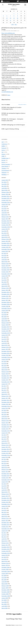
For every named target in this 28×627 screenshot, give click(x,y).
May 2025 (4, 210)
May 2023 (4, 257)
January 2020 (5, 325)
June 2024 (4, 231)
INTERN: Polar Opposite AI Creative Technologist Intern (11, 108)
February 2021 (5, 298)
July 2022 (4, 278)
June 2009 (4, 577)
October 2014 (5, 453)
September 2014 (6, 455)
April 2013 (4, 490)
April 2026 (4, 188)
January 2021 (5, 300)
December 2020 (5, 302)
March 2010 (4, 561)
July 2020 (4, 312)
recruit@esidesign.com (7, 91)
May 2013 (4, 488)
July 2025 (4, 206)
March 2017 (4, 394)
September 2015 (6, 431)
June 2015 (4, 437)
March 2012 (4, 516)
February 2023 (5, 263)
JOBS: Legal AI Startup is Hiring (10, 129)
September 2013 (6, 479)
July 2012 (4, 508)
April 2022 (4, 284)
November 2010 (5, 549)
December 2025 (5, 196)
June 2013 (4, 486)
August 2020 (5, 310)
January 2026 (5, 194)
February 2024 (5, 239)
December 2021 (5, 292)
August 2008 (5, 598)
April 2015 (4, 441)
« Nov (12, 24)
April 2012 (4, 514)
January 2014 (5, 471)
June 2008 (4, 602)
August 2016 (5, 408)
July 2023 (4, 253)
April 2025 (4, 212)
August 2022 (5, 276)
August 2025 (5, 204)
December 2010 (5, 547)
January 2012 (5, 520)
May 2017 (4, 390)
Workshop (4, 174)
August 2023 (5, 251)
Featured (4, 148)
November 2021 (5, 294)
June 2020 (4, 314)
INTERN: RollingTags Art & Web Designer (13, 125)
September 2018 (6, 357)
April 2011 (4, 539)
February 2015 (5, 445)
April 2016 (4, 416)
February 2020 (5, 322)
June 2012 (4, 510)
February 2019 (5, 347)
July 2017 (4, 386)
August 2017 (5, 384)
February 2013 (5, 494)
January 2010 (5, 565)
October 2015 (5, 429)
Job (2, 152)
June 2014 (4, 461)
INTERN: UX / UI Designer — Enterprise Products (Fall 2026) (12, 119)
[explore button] (18, 1)
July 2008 (4, 600)
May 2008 (4, 604)
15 (14, 18)
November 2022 (5, 269)
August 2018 (5, 359)
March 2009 (4, 583)
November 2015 (5, 426)
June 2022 (4, 280)
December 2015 (5, 424)
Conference (4, 144)
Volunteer (4, 172)
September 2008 (6, 596)
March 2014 (4, 467)
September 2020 (6, 308)
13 (7, 18)
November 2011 (5, 524)
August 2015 (5, 433)
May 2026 (4, 186)
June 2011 (4, 535)
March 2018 (4, 369)
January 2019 (5, 349)
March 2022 (4, 286)
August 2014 (5, 457)
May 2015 (4, 439)
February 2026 (5, 192)
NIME (3, 156)
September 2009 (6, 571)
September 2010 (6, 553)
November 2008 (5, 592)
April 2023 (4, 259)
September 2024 (6, 227)
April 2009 (4, 581)
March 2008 (4, 608)
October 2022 (5, 272)
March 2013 (4, 492)
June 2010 (4, 559)
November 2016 (5, 402)
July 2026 (4, 182)
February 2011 (5, 543)
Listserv (3, 154)
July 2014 (4, 459)
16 (17, 18)
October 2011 (5, 526)
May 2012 (4, 512)
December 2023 (5, 243)
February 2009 (5, 585)
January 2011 (5, 545)
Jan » (16, 24)
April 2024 (4, 235)
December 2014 (5, 449)
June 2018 (4, 363)
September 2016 (6, 406)
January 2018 (5, 373)
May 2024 (4, 233)
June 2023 (4, 255)
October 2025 (5, 200)
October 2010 (5, 551)
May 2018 (4, 365)
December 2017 (5, 375)
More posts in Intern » (22, 104)
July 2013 (4, 484)
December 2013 (5, 473)
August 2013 (5, 482)
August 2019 (5, 335)
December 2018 (5, 351)
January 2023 (5, 265)
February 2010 (5, 563)
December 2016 (5, 400)
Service (3, 162)
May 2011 (4, 537)
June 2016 (4, 412)
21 (10, 20)
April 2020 (4, 318)
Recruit (3, 160)
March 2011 (4, 541)
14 (10, 18)
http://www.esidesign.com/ (8, 33)
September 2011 (6, 528)
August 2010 (5, 555)
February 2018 (5, 371)
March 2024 (4, 237)
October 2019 (5, 331)
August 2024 (5, 229)
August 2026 (5, 180)
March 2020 (4, 320)
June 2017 (4, 388)
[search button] (3, 5)
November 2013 (5, 475)
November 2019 (5, 329)
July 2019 (4, 337)
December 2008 (5, 590)
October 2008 (5, 594)
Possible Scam (5, 158)
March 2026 (4, 190)
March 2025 (4, 214)
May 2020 (4, 316)
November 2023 (5, 245)
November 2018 (5, 353)
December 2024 (5, 221)
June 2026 (4, 184)
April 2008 (4, 606)
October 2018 (5, 355)
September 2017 (6, 382)
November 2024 (5, 223)
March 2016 (4, 418)
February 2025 (5, 216)
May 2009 (4, 579)
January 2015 (5, 447)
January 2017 (5, 398)
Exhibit (3, 146)
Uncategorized (5, 170)
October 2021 (5, 296)
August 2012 (5, 506)
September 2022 (6, 274)
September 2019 (6, 333)
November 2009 (5, 567)
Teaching (4, 168)
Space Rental (5, 166)
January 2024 (5, 241)
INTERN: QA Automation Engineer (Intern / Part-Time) (14, 114)
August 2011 (5, 530)
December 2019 (5, 327)
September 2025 (6, 202)
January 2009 (5, 588)
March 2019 (4, 345)
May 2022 (4, 282)
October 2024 (5, 225)
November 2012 (5, 500)
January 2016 (5, 422)
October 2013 (5, 477)
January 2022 (5, 290)
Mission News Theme (10, 625)
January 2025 (5, 219)
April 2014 (4, 465)
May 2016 (4, 414)
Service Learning (6, 164)
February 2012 (5, 518)
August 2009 (5, 573)
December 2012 (5, 498)
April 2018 (4, 367)
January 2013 (5, 496)
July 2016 (4, 410)
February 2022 (5, 288)
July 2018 (4, 361)
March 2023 (4, 261)
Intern (3, 150)
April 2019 (4, 343)
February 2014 (5, 469)
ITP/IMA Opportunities (14, 4)
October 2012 (5, 502)
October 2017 (5, 380)
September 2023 (6, 249)
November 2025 (5, 198)
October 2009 (5, 569)
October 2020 (5, 306)
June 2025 (4, 208)
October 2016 (5, 404)
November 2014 (5, 451)
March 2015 (4, 443)
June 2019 (4, 339)
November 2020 (5, 304)
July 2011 (4, 532)
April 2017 (4, 392)
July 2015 (4, 435)
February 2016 (5, 420)
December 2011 (5, 522)
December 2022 (5, 267)
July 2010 (4, 557)
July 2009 (4, 575)
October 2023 (5, 247)
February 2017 (5, 396)
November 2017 (5, 378)
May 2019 (4, 341)
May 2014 (4, 463)
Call (2, 142)
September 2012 (6, 504)
